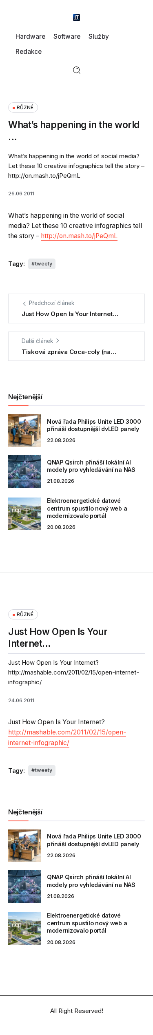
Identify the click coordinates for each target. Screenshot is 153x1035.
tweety (43, 264)
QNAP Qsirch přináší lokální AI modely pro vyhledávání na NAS (91, 466)
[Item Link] (24, 430)
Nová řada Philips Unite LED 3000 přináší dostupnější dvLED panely (94, 425)
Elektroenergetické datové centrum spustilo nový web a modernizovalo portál (87, 508)
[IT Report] (76, 17)
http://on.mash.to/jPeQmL (79, 236)
